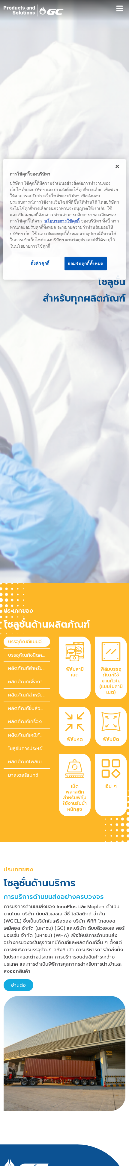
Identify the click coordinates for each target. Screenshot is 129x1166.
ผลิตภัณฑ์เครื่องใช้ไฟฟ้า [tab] (29, 722)
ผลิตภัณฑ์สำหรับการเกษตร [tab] (29, 695)
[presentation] (27, 642)
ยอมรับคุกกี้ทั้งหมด (86, 263)
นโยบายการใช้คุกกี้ (62, 220)
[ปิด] (117, 166)
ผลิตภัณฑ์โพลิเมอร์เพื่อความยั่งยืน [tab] (29, 762)
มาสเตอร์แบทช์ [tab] (23, 775)
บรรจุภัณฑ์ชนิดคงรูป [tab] (29, 655)
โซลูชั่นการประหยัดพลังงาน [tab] (29, 748)
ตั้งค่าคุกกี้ (40, 263)
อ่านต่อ (18, 985)
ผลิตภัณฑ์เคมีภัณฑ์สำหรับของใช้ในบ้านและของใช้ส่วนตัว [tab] (29, 735)
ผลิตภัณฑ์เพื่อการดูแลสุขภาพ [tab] (29, 681)
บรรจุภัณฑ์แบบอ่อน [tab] (28, 641)
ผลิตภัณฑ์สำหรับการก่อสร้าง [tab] (29, 668)
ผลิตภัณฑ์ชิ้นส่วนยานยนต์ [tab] (29, 708)
